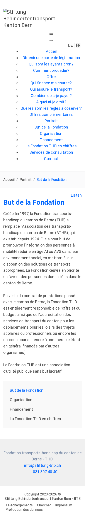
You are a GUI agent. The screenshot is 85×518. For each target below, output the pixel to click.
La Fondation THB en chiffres (35, 418)
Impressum (63, 505)
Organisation (21, 399)
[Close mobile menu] (51, 40)
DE (71, 45)
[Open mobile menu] (51, 34)
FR (78, 45)
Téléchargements (19, 505)
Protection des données (24, 509)
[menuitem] (51, 51)
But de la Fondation (26, 390)
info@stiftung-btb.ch (42, 465)
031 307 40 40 (45, 471)
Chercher (44, 505)
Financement (21, 409)
